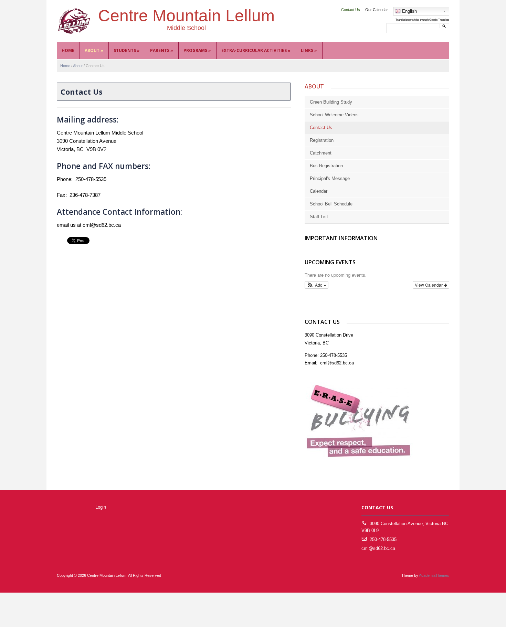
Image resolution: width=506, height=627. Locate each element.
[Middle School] (74, 20)
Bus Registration (326, 165)
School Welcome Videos (334, 114)
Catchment (320, 153)
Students (127, 50)
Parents (161, 50)
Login (100, 507)
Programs (197, 50)
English (409, 11)
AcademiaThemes (434, 575)
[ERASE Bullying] (359, 421)
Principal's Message (330, 178)
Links (309, 50)
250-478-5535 (383, 539)
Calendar (318, 191)
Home (68, 50)
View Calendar (429, 285)
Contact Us (350, 10)
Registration (322, 140)
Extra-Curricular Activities (256, 50)
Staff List (319, 216)
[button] (316, 284)
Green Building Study (331, 102)
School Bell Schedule (331, 203)
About (94, 50)
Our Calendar (376, 10)
